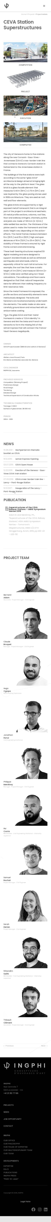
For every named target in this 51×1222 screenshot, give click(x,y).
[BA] (25, 562)
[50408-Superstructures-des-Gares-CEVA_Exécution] (25, 96)
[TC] (25, 986)
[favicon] (6, 3)
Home (23, 14)
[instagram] (40, 1209)
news (6, 1112)
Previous (9, 1045)
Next (43, 1045)
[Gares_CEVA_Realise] (25, 123)
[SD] (25, 890)
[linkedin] (45, 1209)
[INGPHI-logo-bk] (24, 1063)
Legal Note (25, 1201)
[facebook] (33, 1209)
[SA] (25, 937)
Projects (31, 14)
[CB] (25, 607)
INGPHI (7, 1135)
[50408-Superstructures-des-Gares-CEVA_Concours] (25, 43)
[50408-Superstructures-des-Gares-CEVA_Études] (25, 69)
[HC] (25, 654)
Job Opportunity (12, 1119)
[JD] (25, 701)
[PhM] (25, 748)
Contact (8, 1126)
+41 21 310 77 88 (11, 1093)
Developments (11, 1161)
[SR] (25, 843)
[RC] (25, 794)
